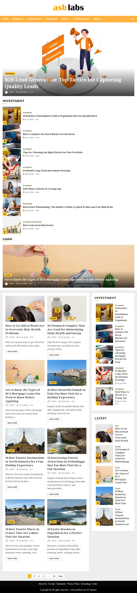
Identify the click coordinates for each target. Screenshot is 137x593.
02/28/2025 (23, 541)
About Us (43, 583)
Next (60, 576)
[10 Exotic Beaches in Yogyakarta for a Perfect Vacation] (66, 512)
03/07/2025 (65, 402)
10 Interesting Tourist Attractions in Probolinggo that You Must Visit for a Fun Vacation (66, 463)
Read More (12, 351)
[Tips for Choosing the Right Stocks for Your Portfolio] (12, 152)
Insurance (51, 19)
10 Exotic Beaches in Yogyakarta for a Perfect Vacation (64, 532)
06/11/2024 (29, 138)
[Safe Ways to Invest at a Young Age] (12, 189)
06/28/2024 (23, 92)
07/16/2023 (29, 229)
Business (17, 19)
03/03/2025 (65, 473)
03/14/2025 (23, 337)
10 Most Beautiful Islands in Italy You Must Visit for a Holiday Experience (66, 393)
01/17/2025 (29, 120)
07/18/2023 (29, 211)
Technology (81, 19)
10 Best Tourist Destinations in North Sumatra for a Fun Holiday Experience (24, 461)
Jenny (11, 92)
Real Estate (27, 204)
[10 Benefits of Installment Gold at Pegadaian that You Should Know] (12, 116)
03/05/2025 (23, 470)
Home (5, 19)
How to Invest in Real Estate (38, 225)
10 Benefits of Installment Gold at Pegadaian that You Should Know (60, 115)
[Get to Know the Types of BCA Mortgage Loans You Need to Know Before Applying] (68, 266)
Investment (34, 19)
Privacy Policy (73, 583)
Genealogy (86, 583)
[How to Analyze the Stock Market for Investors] (12, 134)
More (96, 19)
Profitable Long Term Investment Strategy (46, 170)
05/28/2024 (29, 174)
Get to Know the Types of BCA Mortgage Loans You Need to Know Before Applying (61, 279)
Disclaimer (61, 583)
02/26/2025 (65, 541)
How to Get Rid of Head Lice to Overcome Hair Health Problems (24, 329)
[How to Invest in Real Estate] (12, 225)
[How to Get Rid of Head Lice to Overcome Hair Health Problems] (25, 309)
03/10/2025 (22, 284)
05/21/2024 (29, 192)
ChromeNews (77, 589)
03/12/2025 (65, 337)
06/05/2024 (29, 156)
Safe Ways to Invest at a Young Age (42, 188)
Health (53, 318)
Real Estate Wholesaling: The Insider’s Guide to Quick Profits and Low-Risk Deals (68, 207)
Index (94, 583)
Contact (51, 583)
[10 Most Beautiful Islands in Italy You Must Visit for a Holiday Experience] (66, 373)
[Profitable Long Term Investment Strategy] (12, 170)
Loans (64, 19)
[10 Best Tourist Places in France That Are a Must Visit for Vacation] (25, 512)
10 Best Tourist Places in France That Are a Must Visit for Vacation (22, 532)
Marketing (10, 73)
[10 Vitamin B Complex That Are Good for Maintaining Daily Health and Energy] (66, 309)
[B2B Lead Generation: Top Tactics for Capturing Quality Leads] (68, 60)
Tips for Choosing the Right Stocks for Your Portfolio (53, 152)
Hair (10, 318)
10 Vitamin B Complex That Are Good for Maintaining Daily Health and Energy (66, 329)
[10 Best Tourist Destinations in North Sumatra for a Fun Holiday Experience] (25, 441)
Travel (53, 382)
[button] (132, 19)
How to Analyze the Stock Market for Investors (49, 134)
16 (54, 576)
